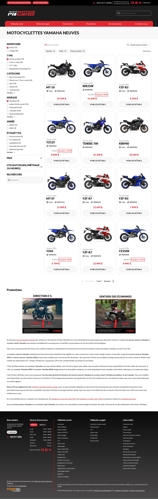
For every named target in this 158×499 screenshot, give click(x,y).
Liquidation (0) (15, 143)
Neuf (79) (13, 47)
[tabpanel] (40, 437)
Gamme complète (63, 477)
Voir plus (10, 93)
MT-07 (50, 198)
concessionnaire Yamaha (26, 340)
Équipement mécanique (64, 463)
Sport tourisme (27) (17, 77)
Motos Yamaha (62, 430)
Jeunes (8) (13, 86)
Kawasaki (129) (15, 107)
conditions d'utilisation (122, 490)
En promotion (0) (16, 136)
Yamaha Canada (128, 438)
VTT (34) (13, 65)
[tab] (34, 424)
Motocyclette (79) (16, 59)
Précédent (89, 281)
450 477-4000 (104, 2)
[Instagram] (136, 2)
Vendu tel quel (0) (16, 149)
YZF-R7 (87, 198)
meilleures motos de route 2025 (63, 399)
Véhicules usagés (42, 24)
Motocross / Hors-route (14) (20, 80)
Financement (67, 24)
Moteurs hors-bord (63, 460)
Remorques (61, 466)
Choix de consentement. (137, 490)
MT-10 (50, 87)
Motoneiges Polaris (63, 471)
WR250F (88, 86)
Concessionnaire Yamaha (131, 460)
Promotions (91, 24)
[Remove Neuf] (65, 51)
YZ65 (49, 251)
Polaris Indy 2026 (62, 452)
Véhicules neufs (17, 24)
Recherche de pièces (129, 454)
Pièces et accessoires (129, 452)
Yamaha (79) (14, 101)
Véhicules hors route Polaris (66, 468)
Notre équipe (127, 430)
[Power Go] (30, 490)
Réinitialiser (147, 51)
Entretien (126, 449)
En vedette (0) (14, 139)
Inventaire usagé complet (98, 424)
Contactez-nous (141, 24)
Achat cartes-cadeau (129, 468)
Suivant (107, 281)
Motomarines (61, 457)
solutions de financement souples (45, 387)
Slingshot (60, 474)
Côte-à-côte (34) (16, 62)
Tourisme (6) (14, 90)
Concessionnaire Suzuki (130, 463)
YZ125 (50, 142)
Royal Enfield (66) (16, 114)
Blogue (125, 427)
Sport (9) (12, 83)
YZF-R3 (123, 87)
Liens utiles (128, 420)
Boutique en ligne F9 (129, 466)
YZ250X (124, 251)
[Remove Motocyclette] (83, 51)
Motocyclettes (62, 427)
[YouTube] (140, 2)
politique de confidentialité (102, 490)
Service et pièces (115, 24)
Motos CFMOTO (62, 432)
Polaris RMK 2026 (62, 449)
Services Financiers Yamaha (131, 435)
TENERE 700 (90, 143)
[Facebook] (132, 2)
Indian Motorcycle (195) (19, 104)
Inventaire (60, 424)
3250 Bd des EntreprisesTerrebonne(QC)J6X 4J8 (121, 2)
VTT (58, 441)
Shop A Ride (22, 486)
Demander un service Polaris (132, 457)
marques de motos (128, 399)
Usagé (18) (13, 51)
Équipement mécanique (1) (19, 69)
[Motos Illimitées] (36, 13)
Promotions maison (129, 443)
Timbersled (61, 454)
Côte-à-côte (61, 443)
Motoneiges (61, 446)
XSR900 (124, 143)
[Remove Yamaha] (54, 51)
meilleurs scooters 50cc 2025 (91, 399)
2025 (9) (12, 128)
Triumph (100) (15, 110)
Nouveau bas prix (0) (17, 146)
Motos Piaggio (61, 435)
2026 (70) (13, 125)
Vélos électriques (62, 438)
